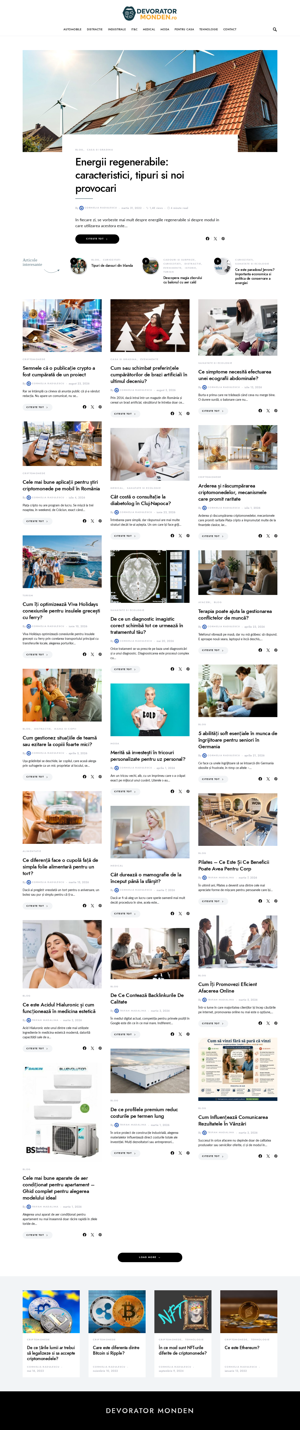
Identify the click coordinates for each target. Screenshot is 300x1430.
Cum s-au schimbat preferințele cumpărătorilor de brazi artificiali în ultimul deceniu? (148, 374)
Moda (165, 29)
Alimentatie (32, 851)
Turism (168, 272)
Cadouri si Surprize (179, 259)
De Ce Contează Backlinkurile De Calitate (147, 998)
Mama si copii (65, 728)
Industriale (117, 29)
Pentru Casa (184, 29)
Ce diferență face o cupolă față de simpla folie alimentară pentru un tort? (60, 866)
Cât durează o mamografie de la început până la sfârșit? (145, 878)
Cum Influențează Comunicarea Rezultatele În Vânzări (233, 1120)
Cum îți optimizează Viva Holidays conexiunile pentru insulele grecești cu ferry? (61, 610)
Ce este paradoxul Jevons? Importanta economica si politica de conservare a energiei (254, 276)
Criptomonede (34, 359)
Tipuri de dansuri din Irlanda (112, 265)
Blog (79, 149)
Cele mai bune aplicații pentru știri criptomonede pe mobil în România (61, 485)
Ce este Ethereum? (242, 1348)
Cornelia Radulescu (101, 207)
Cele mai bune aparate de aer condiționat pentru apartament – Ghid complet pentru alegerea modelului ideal (58, 1187)
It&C (134, 29)
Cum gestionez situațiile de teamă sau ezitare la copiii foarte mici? (60, 741)
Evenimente (172, 268)
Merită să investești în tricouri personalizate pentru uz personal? (147, 756)
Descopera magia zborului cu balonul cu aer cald (182, 280)
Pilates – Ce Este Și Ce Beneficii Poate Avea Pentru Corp (233, 865)
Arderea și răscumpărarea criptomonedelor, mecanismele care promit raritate (232, 492)
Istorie (190, 268)
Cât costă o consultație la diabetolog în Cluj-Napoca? (140, 500)
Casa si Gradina (100, 149)
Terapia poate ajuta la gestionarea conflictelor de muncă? (235, 614)
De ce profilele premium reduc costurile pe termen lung (144, 1113)
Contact (230, 29)
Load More (147, 1257)
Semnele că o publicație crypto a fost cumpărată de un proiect (59, 371)
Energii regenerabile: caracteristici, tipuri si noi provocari (129, 175)
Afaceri (204, 602)
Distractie (95, 29)
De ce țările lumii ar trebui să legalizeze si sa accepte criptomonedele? (51, 1353)
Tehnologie (208, 29)
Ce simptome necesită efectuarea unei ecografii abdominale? (234, 375)
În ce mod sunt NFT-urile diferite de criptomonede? (183, 1350)
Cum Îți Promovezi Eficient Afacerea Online (227, 987)
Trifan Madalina (45, 1020)
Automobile (72, 29)
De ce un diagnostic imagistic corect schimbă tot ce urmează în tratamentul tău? (146, 625)
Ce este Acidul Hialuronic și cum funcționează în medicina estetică (59, 1008)
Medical (149, 29)
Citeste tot (95, 238)
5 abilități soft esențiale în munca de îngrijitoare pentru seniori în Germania (237, 740)
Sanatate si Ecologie (252, 263)
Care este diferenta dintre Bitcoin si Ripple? (116, 1350)
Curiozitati (112, 259)
